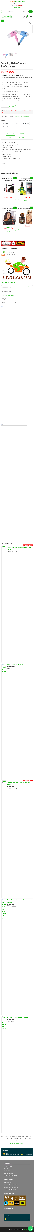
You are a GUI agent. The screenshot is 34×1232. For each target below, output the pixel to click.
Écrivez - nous (7, 1171)
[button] (30, 22)
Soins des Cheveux (26, 116)
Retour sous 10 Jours (9, 295)
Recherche (29, 287)
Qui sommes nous (8, 1183)
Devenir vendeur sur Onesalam (11, 1185)
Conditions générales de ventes (11, 1187)
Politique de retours (8, 1173)
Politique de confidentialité (10, 1189)
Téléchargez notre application (10, 1175)
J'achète (12, 106)
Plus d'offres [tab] (21, 137)
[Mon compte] (24, 16)
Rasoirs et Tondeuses (18, 116)
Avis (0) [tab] (22, 134)
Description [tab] (10, 134)
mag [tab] (9, 137)
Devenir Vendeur (18, 7)
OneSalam (25, 1229)
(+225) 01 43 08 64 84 (8, 1166)
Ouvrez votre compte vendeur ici (17, 1143)
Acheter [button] (8, 200)
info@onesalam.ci (8, 1168)
